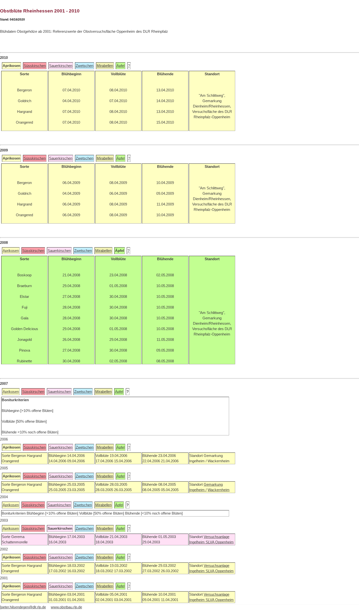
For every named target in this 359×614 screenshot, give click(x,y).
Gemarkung (213, 484)
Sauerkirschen (60, 66)
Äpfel (120, 66)
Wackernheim (219, 490)
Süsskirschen (35, 66)
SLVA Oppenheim (220, 542)
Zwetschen (84, 66)
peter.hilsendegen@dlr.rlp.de (23, 607)
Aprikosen (11, 251)
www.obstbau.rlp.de (66, 607)
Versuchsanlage (216, 537)
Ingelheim (197, 542)
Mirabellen (105, 66)
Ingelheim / (198, 490)
